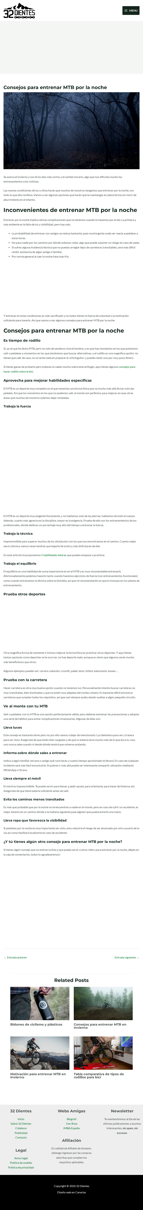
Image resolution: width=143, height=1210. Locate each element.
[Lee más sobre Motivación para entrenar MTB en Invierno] (39, 1052)
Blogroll (71, 1119)
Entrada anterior (15, 957)
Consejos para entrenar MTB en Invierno (100, 1026)
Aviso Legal (21, 1158)
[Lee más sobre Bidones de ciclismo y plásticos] (39, 1003)
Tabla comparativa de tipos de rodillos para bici (99, 1075)
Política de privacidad (21, 1167)
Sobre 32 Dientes (21, 1123)
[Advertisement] (71, 47)
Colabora (21, 1128)
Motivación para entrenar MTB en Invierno (38, 1075)
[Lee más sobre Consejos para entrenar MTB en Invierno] (103, 1003)
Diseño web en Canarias (71, 1192)
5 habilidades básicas (53, 555)
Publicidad (21, 1132)
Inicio (21, 1119)
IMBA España (71, 1128)
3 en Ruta (71, 1123)
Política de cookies (21, 1162)
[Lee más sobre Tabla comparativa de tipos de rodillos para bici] (103, 1052)
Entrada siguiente (127, 957)
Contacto (21, 1137)
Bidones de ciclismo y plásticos (36, 1024)
